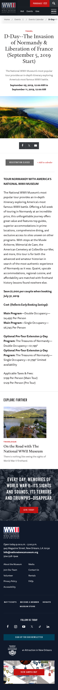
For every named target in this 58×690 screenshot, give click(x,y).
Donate (47, 602)
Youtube (23, 626)
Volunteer (8, 575)
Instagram (15, 626)
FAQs (30, 581)
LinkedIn (47, 626)
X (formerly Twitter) (31, 626)
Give (37, 11)
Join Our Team (10, 570)
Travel (29, 31)
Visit (22, 11)
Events (30, 11)
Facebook (7, 626)
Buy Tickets (10, 602)
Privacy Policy (10, 581)
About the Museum (13, 564)
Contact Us (33, 570)
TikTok (39, 626)
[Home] (8, 8)
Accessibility (10, 587)
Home (7, 19)
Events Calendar (36, 19)
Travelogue (10, 441)
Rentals (32, 575)
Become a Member (29, 602)
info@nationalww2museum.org (21, 552)
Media (31, 564)
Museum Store (27, 606)
